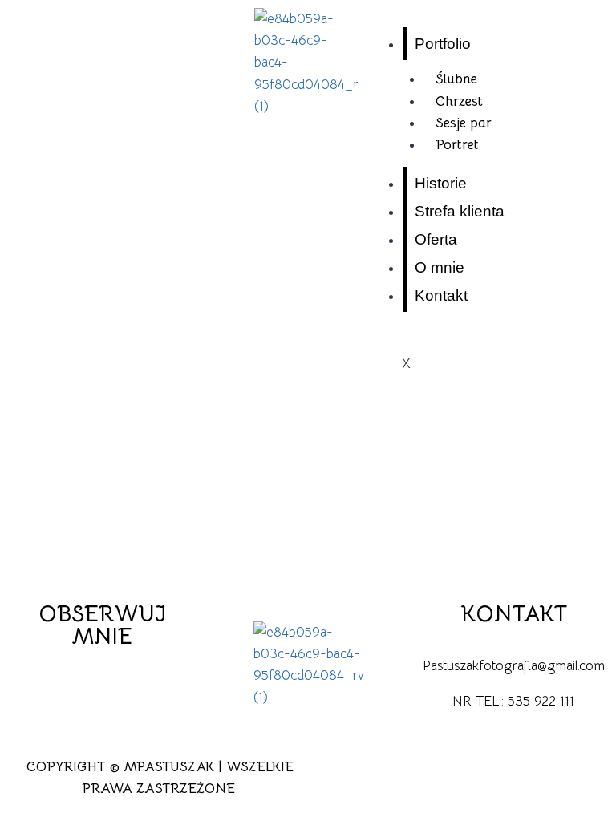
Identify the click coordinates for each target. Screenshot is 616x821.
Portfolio (443, 43)
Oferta (436, 239)
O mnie (439, 267)
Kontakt (441, 295)
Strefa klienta (460, 211)
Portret (457, 144)
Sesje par (464, 123)
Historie (441, 183)
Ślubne (456, 79)
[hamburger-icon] (586, 38)
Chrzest (459, 101)
